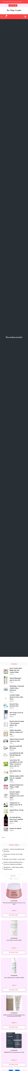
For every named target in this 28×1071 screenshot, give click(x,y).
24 (15, 878)
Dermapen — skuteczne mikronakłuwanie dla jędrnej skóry (14, 850)
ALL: (17, 878)
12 (13, 878)
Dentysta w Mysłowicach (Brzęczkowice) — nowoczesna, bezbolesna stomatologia (14, 863)
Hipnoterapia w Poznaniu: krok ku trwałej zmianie (13, 855)
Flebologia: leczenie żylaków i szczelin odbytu (14, 859)
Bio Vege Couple (14, 10)
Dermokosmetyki (14, 900)
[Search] (1, 17)
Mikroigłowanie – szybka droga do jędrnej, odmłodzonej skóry (13, 868)
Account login (13, 5)
